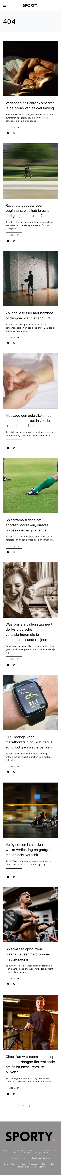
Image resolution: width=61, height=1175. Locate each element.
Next (24, 1106)
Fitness (14, 1164)
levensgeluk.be (31, 1158)
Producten (33, 1164)
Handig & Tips (24, 1167)
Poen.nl (22, 1153)
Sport (53, 1164)
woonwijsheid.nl (43, 1158)
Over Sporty (39, 1167)
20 (18, 1106)
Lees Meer (14, 127)
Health (44, 1164)
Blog (6, 1164)
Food (23, 1164)
